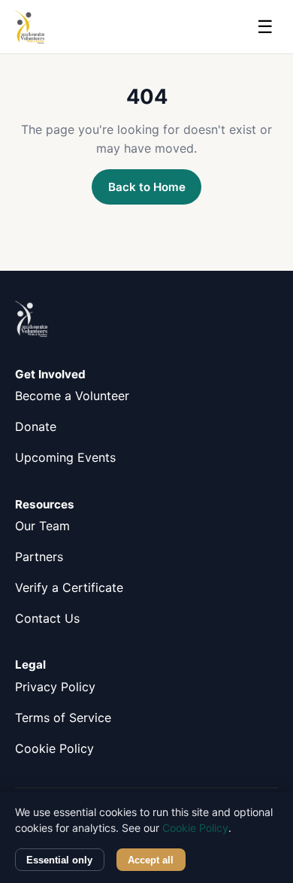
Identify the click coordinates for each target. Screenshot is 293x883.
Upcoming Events (65, 457)
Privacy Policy (55, 686)
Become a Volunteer (72, 395)
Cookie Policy (54, 748)
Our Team (42, 525)
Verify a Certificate (69, 587)
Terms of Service (63, 717)
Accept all (151, 860)
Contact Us (47, 618)
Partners (39, 556)
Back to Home (147, 187)
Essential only (59, 860)
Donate (35, 426)
